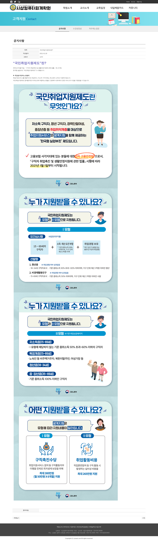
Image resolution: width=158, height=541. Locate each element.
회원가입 (139, 1)
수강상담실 (77, 29)
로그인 (133, 1)
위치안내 (66, 527)
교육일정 (100, 8)
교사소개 (84, 8)
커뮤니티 (133, 8)
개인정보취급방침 (82, 527)
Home (128, 1)
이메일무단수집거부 (95, 527)
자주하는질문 (94, 29)
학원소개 (67, 8)
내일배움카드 (117, 8)
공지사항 (62, 29)
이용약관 (73, 527)
